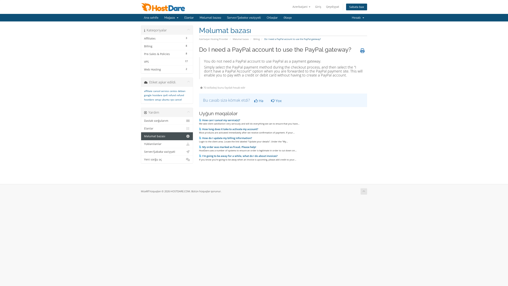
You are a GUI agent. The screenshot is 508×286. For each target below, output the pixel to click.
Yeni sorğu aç (153, 159)
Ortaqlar (272, 17)
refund (172, 95)
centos (173, 91)
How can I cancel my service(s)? (221, 120)
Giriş (318, 7)
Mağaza (170, 17)
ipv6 (165, 95)
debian (181, 91)
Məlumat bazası (210, 17)
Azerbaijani (300, 7)
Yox (278, 100)
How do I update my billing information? (227, 138)
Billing (256, 39)
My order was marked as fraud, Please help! (229, 147)
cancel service (161, 91)
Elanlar (189, 17)
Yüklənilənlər (153, 144)
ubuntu (165, 99)
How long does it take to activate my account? (230, 129)
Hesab (357, 17)
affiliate (148, 91)
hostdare (157, 95)
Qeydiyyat (332, 7)
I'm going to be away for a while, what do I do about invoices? (240, 156)
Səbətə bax (356, 7)
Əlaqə (288, 17)
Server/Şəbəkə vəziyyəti (244, 17)
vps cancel (176, 99)
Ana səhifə (151, 17)
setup (158, 99)
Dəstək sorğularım (156, 121)
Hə (260, 100)
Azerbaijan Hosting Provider (213, 39)
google (148, 95)
